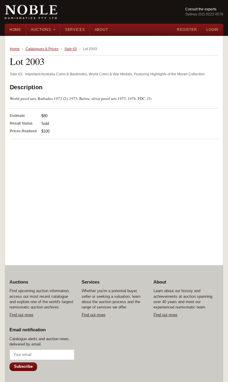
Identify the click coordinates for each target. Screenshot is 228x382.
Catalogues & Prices (42, 49)
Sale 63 (70, 49)
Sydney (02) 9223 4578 (204, 14)
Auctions (41, 30)
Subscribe (23, 366)
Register (187, 30)
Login (212, 30)
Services (75, 30)
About (101, 30)
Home (15, 30)
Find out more (21, 315)
